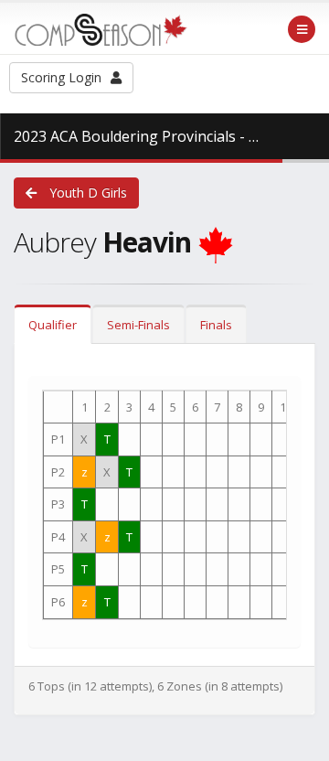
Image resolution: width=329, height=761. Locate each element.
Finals (216, 324)
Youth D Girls (86, 192)
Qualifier (52, 324)
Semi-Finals (138, 324)
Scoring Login (61, 77)
